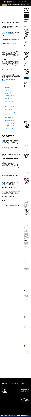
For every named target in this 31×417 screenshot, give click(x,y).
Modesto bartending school (9, 103)
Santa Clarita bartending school (9, 120)
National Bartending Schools (6, 47)
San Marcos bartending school (9, 117)
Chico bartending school (8, 89)
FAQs (2, 393)
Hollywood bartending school (9, 96)
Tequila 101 (27, 240)
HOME (3, 384)
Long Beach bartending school (9, 100)
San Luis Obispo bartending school (10, 115)
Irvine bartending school (8, 98)
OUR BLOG (3, 394)
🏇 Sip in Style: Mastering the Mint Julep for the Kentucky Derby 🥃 (27, 348)
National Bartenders (11, 205)
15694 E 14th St (4, 29)
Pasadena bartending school (9, 107)
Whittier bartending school (9, 128)
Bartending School (4, 77)
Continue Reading (26, 175)
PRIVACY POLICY (4, 392)
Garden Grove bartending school (9, 95)
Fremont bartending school (9, 92)
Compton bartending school (9, 90)
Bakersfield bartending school (9, 85)
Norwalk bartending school (9, 104)
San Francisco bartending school (10, 112)
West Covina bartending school (9, 126)
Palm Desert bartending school (9, 106)
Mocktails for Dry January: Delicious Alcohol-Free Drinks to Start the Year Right (27, 40)
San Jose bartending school (9, 114)
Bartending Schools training (15, 191)
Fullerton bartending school (9, 93)
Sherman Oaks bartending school (10, 123)
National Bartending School (6, 32)
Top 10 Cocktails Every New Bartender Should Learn (27, 292)
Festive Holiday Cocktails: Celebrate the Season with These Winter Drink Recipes (27, 48)
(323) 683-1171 (4, 396)
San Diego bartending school (9, 111)
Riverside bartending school (9, 109)
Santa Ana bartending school (9, 119)
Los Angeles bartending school (9, 101)
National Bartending (9, 178)
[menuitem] (4, 1)
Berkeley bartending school (9, 87)
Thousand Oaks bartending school (10, 125)
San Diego (9, 181)
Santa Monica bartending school (9, 122)
